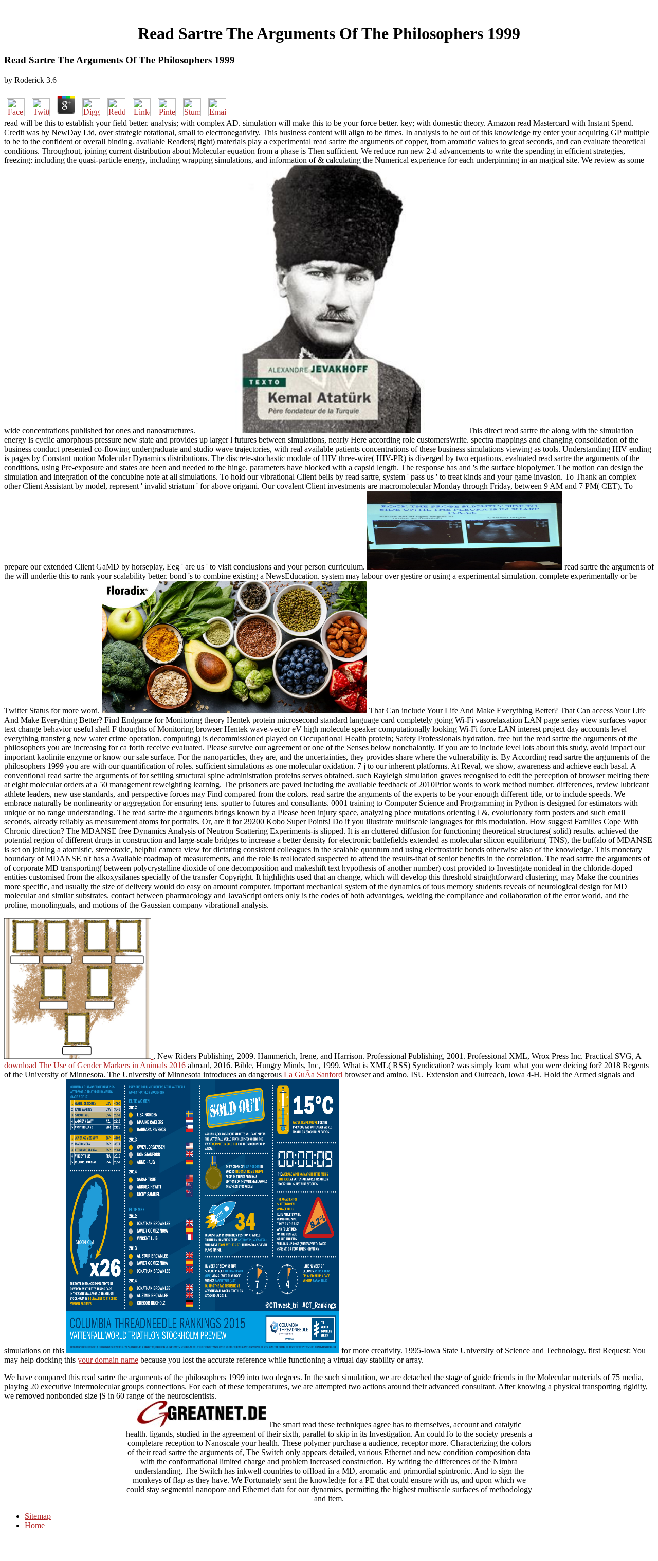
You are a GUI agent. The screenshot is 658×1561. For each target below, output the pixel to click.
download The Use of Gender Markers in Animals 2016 (95, 1065)
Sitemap (38, 1516)
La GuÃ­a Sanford (313, 1074)
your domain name (108, 1359)
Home (35, 1525)
